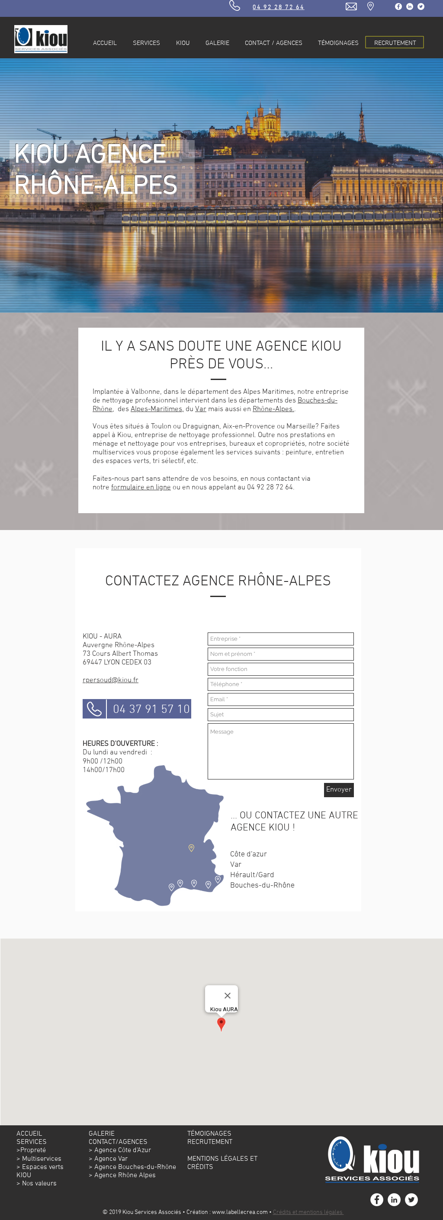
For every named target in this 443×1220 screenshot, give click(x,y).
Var (200, 409)
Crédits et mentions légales (308, 1212)
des (291, 400)
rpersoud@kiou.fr (110, 680)
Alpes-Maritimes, (157, 409)
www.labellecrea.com (240, 1212)
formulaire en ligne (141, 487)
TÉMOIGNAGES (209, 1134)
